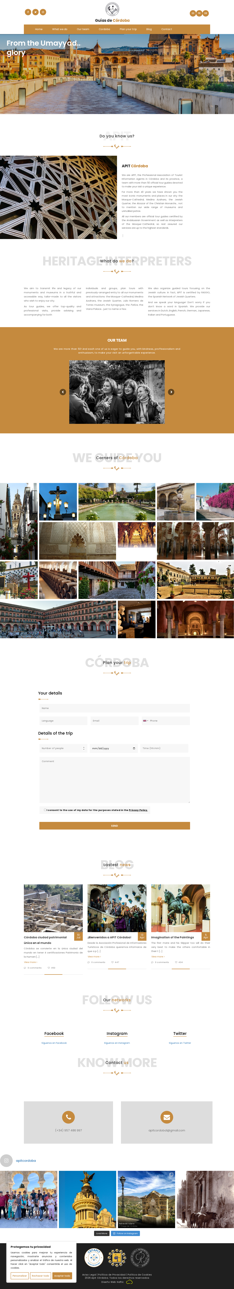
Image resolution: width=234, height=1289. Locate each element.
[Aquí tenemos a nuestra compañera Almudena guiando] (28, 1199)
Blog (149, 29)
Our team (83, 29)
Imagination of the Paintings (172, 937)
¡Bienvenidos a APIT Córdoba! (109, 937)
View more (30, 962)
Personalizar (20, 1275)
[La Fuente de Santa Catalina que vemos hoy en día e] (205, 1199)
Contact (166, 29)
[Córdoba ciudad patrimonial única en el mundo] (53, 908)
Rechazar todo (40, 1275)
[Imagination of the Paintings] (180, 908)
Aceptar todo (62, 1275)
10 (78, 936)
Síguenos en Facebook (54, 1043)
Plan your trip (128, 29)
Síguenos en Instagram (117, 1043)
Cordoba (104, 29)
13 (142, 936)
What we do (59, 29)
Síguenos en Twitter (180, 1043)
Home (39, 29)
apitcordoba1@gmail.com (167, 1130)
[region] (41, 1262)
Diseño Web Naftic (112, 1282)
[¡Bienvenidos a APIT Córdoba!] (117, 908)
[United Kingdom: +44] (145, 720)
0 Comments (35, 967)
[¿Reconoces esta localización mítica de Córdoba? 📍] (87, 1199)
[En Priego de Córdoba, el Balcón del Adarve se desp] (146, 1199)
